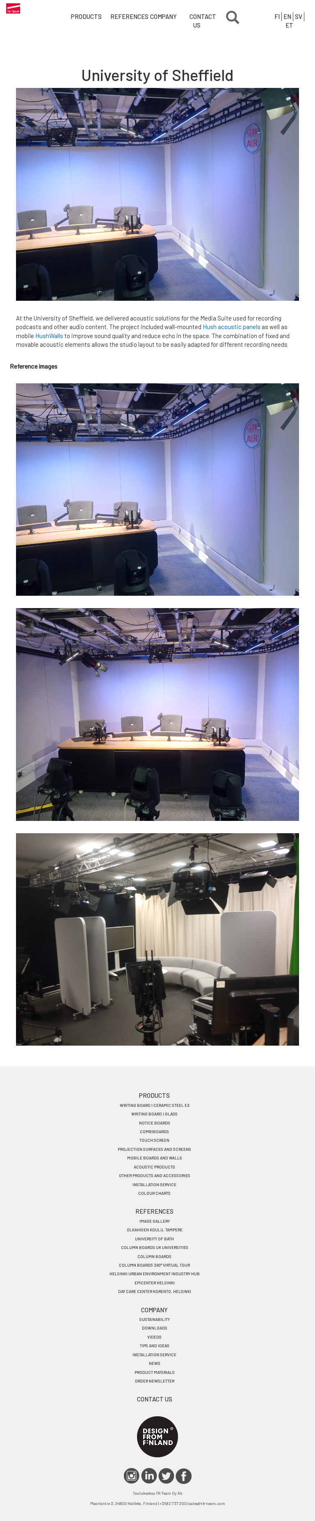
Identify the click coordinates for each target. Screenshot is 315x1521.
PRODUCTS (154, 1095)
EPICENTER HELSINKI (155, 1282)
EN (287, 16)
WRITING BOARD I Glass (154, 1113)
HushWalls (49, 335)
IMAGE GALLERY (154, 1221)
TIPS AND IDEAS (154, 1345)
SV (298, 16)
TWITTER (166, 1476)
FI (277, 16)
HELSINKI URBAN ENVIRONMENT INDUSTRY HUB (155, 1273)
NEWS (154, 1363)
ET (289, 25)
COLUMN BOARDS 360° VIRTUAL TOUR (154, 1265)
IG (132, 1476)
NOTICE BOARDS (154, 1122)
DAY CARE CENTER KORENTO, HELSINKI (154, 1291)
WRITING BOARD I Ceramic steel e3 (154, 1105)
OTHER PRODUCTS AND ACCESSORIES (154, 1175)
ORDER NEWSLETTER (154, 1380)
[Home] (13, 8)
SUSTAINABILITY (154, 1319)
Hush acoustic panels (231, 326)
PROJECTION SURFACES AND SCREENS (154, 1149)
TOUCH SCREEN (154, 1140)
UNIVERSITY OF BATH (154, 1238)
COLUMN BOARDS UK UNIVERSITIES (154, 1247)
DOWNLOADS (154, 1327)
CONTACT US (154, 1399)
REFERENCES (154, 1211)
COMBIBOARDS (154, 1131)
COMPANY (154, 1310)
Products (81, 16)
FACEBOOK (184, 1476)
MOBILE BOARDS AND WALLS (154, 1157)
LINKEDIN (149, 1476)
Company (160, 16)
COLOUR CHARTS (154, 1193)
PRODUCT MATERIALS (155, 1372)
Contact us (199, 21)
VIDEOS (154, 1336)
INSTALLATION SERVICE (154, 1184)
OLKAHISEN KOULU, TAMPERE (155, 1229)
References (120, 16)
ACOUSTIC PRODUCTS (154, 1166)
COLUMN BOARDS (154, 1256)
